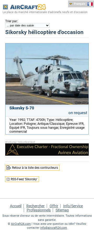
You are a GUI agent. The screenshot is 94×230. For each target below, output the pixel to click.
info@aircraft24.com (53, 227)
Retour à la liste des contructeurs (35, 168)
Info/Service (73, 206)
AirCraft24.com (21, 224)
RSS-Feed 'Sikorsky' (24, 179)
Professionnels (39, 210)
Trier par (11, 21)
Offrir (54, 206)
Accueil (15, 206)
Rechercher (35, 206)
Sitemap (62, 210)
